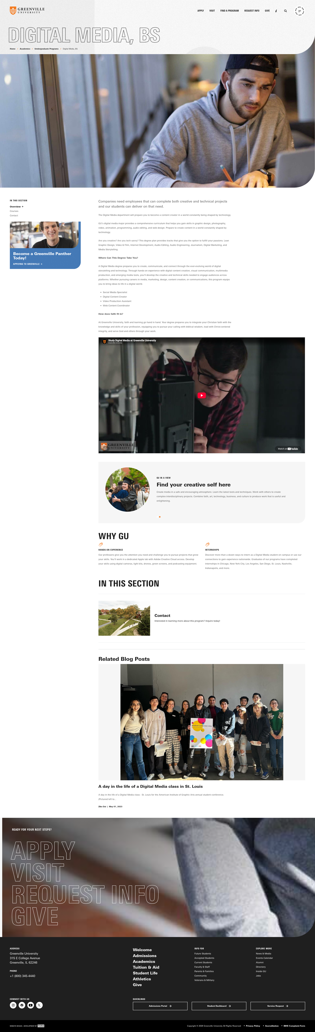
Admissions (145, 955)
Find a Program (229, 11)
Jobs (258, 975)
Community (200, 975)
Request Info (251, 11)
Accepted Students (204, 958)
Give (267, 11)
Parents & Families (204, 971)
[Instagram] (13, 1005)
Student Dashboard (216, 1006)
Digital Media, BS (70, 49)
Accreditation (272, 1026)
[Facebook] (22, 1005)
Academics (25, 49)
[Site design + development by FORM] (27, 1026)
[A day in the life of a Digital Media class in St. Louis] (201, 722)
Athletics (142, 978)
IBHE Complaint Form (294, 1026)
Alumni (260, 962)
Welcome (142, 949)
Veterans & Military (204, 980)
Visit (212, 11)
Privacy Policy (253, 1026)
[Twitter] (39, 1005)
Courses (14, 211)
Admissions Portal (158, 1006)
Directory (261, 966)
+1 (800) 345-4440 (22, 976)
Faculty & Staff (202, 966)
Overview (15, 206)
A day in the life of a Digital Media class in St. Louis (150, 786)
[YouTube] (30, 1005)
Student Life (145, 972)
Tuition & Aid (146, 967)
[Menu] (299, 11)
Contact (14, 215)
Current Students (203, 962)
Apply (200, 11)
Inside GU (261, 971)
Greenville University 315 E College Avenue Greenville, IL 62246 (25, 958)
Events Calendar (264, 958)
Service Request (275, 1006)
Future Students (202, 953)
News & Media (263, 953)
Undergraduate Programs (46, 49)
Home (12, 49)
